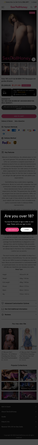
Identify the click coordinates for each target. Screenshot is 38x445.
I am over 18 (12, 229)
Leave (26, 229)
